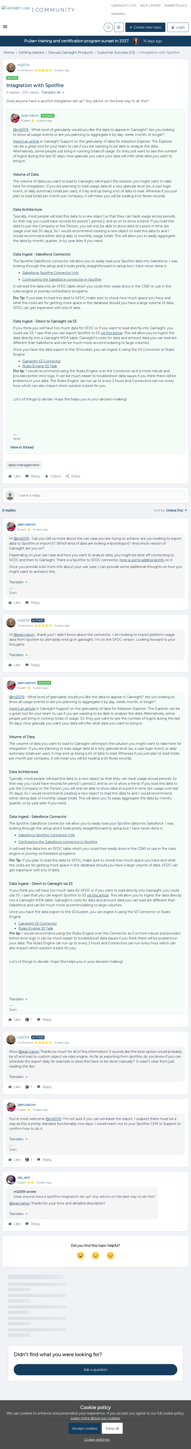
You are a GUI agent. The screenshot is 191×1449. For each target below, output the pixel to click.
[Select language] (118, 27)
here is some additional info (142, 560)
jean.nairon (30, 115)
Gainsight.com (123, 5)
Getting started (31, 52)
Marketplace (175, 5)
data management (23, 465)
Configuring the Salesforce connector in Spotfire (61, 279)
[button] (5, 28)
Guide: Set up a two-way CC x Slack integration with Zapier (55, 1317)
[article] (95, 564)
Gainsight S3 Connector (41, 361)
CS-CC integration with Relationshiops (38, 1344)
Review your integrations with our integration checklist (52, 1330)
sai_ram (23, 1177)
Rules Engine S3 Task (39, 366)
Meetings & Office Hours (28, 1296)
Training (118, 14)
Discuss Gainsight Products (70, 52)
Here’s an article (26, 141)
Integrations (18, 1323)
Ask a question (95, 1385)
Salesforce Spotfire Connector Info (50, 273)
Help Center (150, 5)
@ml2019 (20, 130)
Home (9, 52)
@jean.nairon (24, 635)
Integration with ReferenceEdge (34, 1303)
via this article (112, 333)
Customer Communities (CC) (31, 1336)
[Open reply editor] (95, 495)
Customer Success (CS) (116, 52)
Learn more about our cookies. (95, 1418)
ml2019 (23, 65)
